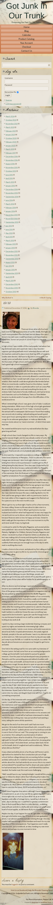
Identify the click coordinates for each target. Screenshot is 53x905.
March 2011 (10, 281)
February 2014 (11, 208)
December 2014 (12, 189)
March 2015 (10, 182)
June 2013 (9, 229)
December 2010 (12, 284)
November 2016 (12, 160)
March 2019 (10, 149)
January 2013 (10, 248)
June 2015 (9, 175)
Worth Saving (46, 298)
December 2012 (12, 251)
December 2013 (12, 215)
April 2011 (9, 277)
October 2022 (11, 120)
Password (8, 85)
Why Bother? (6, 298)
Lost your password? (13, 104)
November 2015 (12, 167)
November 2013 (12, 219)
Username (9, 78)
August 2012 (10, 262)
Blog (26, 31)
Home (26, 27)
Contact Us (26, 50)
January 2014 (10, 211)
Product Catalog (26, 39)
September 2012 (12, 259)
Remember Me (10, 92)
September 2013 (12, 222)
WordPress (35, 902)
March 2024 (10, 116)
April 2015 (9, 178)
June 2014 (9, 200)
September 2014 (12, 197)
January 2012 (10, 270)
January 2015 (10, 186)
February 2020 (11, 142)
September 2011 (12, 273)
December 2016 (12, 156)
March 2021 (10, 127)
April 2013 (9, 237)
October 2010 (11, 292)
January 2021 (10, 135)
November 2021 (12, 124)
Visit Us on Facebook (19, 890)
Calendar (26, 35)
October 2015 (11, 171)
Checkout (26, 47)
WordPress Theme (46, 902)
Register (9, 100)
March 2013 (10, 240)
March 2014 (10, 204)
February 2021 (11, 131)
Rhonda (36, 308)
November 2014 (12, 193)
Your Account (26, 43)
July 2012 (9, 266)
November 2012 (12, 255)
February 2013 (11, 244)
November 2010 (12, 288)
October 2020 (11, 138)
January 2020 (11, 146)
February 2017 (11, 153)
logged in (15, 884)
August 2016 (10, 164)
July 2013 (9, 226)
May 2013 (9, 233)
